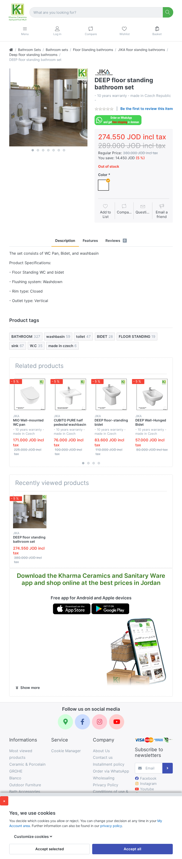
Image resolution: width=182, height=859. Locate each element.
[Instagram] (99, 721)
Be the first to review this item (146, 108)
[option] (48, 107)
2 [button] (38, 150)
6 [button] (59, 150)
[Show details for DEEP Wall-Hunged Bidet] (152, 394)
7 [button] (64, 150)
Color (102, 174)
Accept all (132, 849)
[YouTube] (116, 721)
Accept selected (49, 849)
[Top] (11, 49)
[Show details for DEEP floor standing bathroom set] (29, 511)
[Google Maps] (65, 721)
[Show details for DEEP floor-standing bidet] (111, 394)
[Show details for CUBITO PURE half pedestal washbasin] (70, 394)
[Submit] (167, 768)
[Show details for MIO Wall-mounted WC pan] (29, 394)
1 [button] (33, 150)
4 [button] (48, 150)
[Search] (168, 12)
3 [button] (43, 150)
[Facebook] (82, 721)
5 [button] (53, 150)
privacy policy (111, 826)
